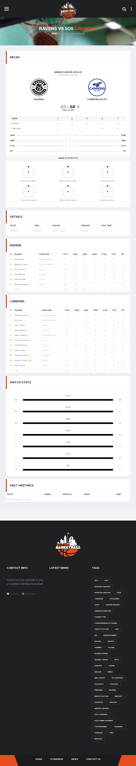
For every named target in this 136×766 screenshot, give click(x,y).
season (113, 702)
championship (113, 605)
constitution (101, 629)
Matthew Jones (21, 264)
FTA (114, 254)
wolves (98, 739)
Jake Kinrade (20, 279)
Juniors (98, 666)
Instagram (30, 594)
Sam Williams (21, 330)
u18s (111, 733)
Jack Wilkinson (21, 345)
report (118, 696)
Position (44, 254)
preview (98, 690)
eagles (97, 641)
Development (110, 635)
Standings (56, 759)
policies (114, 684)
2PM (85, 254)
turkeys (98, 733)
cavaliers (115, 599)
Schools (98, 702)
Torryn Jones (19, 269)
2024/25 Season (102, 586)
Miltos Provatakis (21, 284)
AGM (119, 592)
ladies (112, 666)
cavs (96, 605)
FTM (104, 254)
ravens (112, 690)
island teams (101, 660)
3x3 (106, 580)
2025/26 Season (102, 592)
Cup (117, 629)
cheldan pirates (102, 611)
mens (110, 672)
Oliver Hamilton (22, 315)
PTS (65, 254)
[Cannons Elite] (97, 87)
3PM (94, 254)
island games (101, 653)
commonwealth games (105, 623)
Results (67, 494)
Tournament (100, 727)
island (111, 647)
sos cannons (101, 714)
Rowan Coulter (21, 360)
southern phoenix (103, 721)
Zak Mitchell (19, 274)
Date (10, 494)
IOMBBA (98, 647)
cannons (98, 599)
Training (118, 727)
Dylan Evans (20, 350)
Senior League (101, 708)
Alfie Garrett (20, 365)
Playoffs (99, 684)
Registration (101, 696)
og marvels (117, 678)
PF (122, 254)
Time (118, 494)
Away (87, 494)
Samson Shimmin (23, 340)
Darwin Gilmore (22, 355)
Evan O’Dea (20, 325)
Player (18, 254)
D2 (95, 635)
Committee (100, 617)
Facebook (14, 594)
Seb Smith (19, 259)
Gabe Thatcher (21, 335)
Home (47, 494)
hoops (111, 641)
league (97, 672)
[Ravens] (39, 87)
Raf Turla (18, 320)
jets (116, 660)
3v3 (96, 580)
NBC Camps (99, 678)
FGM (75, 254)
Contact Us (93, 759)
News (74, 759)
